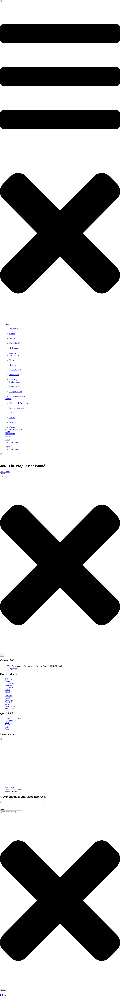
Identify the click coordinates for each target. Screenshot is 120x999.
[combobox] (11, 476)
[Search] (2, 655)
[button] (60, 164)
